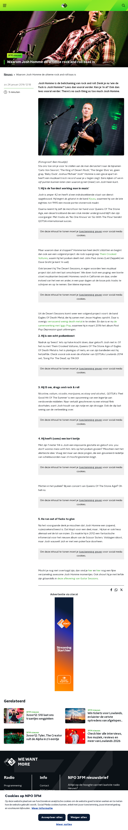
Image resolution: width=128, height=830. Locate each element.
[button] (5, 5)
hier (90, 570)
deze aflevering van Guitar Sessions (77, 578)
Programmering (13, 785)
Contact (44, 785)
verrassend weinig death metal (64, 321)
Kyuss (92, 199)
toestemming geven (90, 231)
